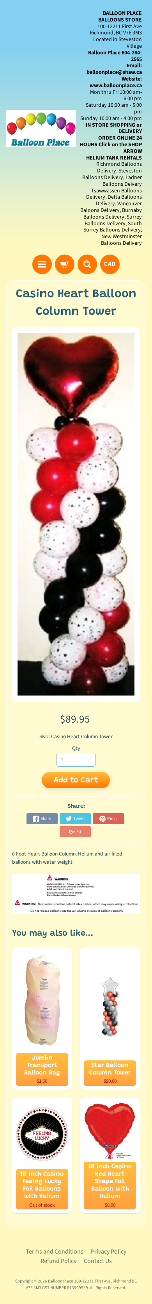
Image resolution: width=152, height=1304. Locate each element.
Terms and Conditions (54, 1251)
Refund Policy (58, 1261)
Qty (76, 748)
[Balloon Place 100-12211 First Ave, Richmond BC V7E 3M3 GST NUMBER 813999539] (41, 128)
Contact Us (98, 1261)
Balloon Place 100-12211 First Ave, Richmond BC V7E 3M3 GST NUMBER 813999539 (81, 1284)
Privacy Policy (108, 1251)
